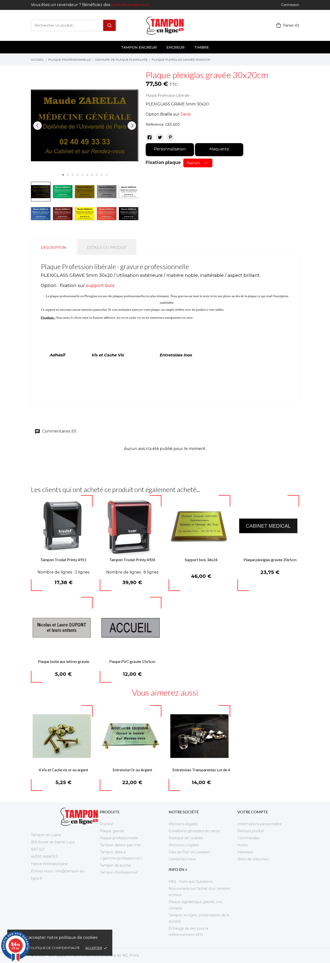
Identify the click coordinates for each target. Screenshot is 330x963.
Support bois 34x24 (201, 559)
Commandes (248, 838)
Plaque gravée (112, 831)
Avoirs (242, 845)
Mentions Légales (184, 845)
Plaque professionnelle (119, 838)
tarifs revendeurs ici (130, 4)
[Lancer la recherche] (109, 25)
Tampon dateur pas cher (120, 845)
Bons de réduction (253, 859)
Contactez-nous (182, 859)
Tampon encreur (139, 47)
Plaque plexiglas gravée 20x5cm (270, 559)
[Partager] (149, 137)
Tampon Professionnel (119, 872)
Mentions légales (183, 824)
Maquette (219, 149)
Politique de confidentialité (54, 948)
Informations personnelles (259, 824)
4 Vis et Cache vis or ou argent (63, 769)
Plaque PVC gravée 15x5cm (132, 661)
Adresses (245, 852)
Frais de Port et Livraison (189, 852)
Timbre (201, 47)
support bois (100, 285)
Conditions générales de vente (194, 831)
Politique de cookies (186, 838)
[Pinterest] (170, 137)
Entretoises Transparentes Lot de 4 (201, 769)
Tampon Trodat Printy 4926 (132, 559)
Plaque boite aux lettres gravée (63, 661)
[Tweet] (160, 137)
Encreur (175, 47)
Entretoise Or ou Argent (132, 769)
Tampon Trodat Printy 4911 (63, 559)
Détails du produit (107, 247)
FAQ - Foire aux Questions (191, 881)
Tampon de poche (115, 865)
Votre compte (252, 811)
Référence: (155, 124)
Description (53, 247)
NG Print (130, 955)
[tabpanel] (84, 125)
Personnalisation (170, 149)
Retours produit (250, 831)
